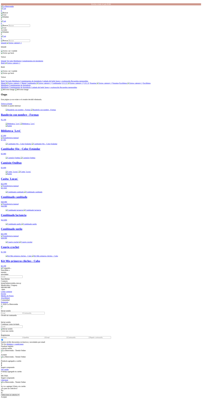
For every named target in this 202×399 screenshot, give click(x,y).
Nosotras (93, 83)
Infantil (4, 43)
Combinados (31, 83)
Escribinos (123, 83)
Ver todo (10, 61)
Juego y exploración (63, 81)
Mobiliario (17, 61)
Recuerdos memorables (79, 81)
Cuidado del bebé (49, 81)
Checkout (4, 380)
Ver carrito (5, 369)
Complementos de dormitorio (32, 61)
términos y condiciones (15, 344)
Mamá (3, 83)
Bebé (3, 63)
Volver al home (6, 104)
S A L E (65, 83)
